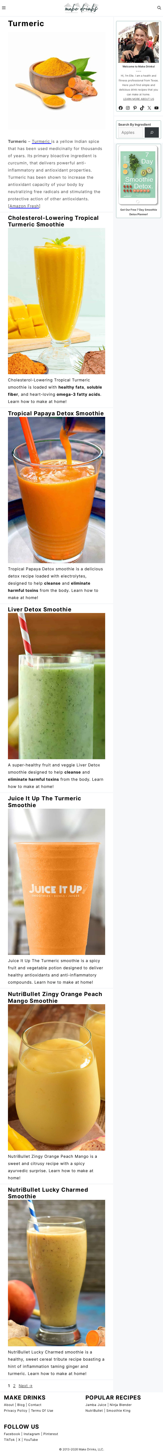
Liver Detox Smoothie (40, 609)
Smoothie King (118, 1411)
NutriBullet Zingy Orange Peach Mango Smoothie (55, 997)
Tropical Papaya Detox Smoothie (56, 413)
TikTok (9, 1440)
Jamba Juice (95, 1405)
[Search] (152, 132)
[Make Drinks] (81, 8)
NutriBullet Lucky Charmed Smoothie (48, 1193)
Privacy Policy (15, 1411)
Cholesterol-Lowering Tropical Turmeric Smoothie (53, 221)
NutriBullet (94, 1411)
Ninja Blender (121, 1405)
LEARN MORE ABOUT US (138, 99)
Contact (35, 1405)
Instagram (32, 1434)
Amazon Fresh (24, 206)
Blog (21, 1405)
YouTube (31, 1440)
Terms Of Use (42, 1411)
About (9, 1405)
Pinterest (50, 1434)
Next (26, 1385)
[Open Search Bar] (159, 8)
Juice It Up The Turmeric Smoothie (44, 801)
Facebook (12, 1434)
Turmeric (41, 141)
